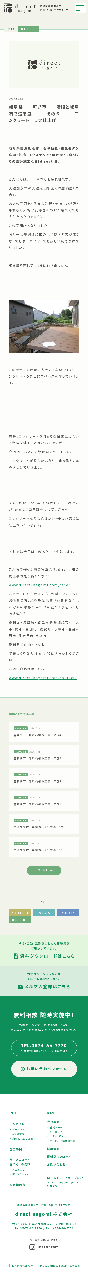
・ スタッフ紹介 (55, 1136)
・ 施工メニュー (18, 1169)
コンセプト (17, 1124)
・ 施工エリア (54, 1131)
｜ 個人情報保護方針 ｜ (22, 1265)
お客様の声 (17, 1185)
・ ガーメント (17, 1129)
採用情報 (53, 1149)
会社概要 (53, 1122)
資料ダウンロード (59, 1157)
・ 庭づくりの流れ (20, 1174)
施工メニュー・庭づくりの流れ (20, 1162)
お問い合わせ (56, 1164)
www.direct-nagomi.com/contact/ (43, 677)
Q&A (50, 1112)
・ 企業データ (54, 1127)
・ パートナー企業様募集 (61, 1140)
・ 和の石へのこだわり (22, 1138)
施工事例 (16, 1149)
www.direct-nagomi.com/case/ (39, 585)
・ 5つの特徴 (17, 1134)
